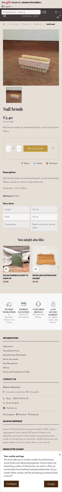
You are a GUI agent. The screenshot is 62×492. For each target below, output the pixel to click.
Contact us (12, 408)
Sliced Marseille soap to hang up (15, 277)
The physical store (11, 350)
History (6, 367)
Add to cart (36, 149)
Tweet (39, 163)
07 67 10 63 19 (12, 403)
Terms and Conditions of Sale (16, 372)
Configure (11, 483)
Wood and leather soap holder (44, 277)
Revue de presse (10, 359)
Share (26, 163)
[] (6, 269)
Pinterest (53, 163)
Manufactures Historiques (14, 355)
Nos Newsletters (10, 363)
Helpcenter (8, 346)
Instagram (9, 414)
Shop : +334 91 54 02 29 (17, 398)
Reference (8, 196)
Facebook (34, 414)
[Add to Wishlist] (53, 148)
